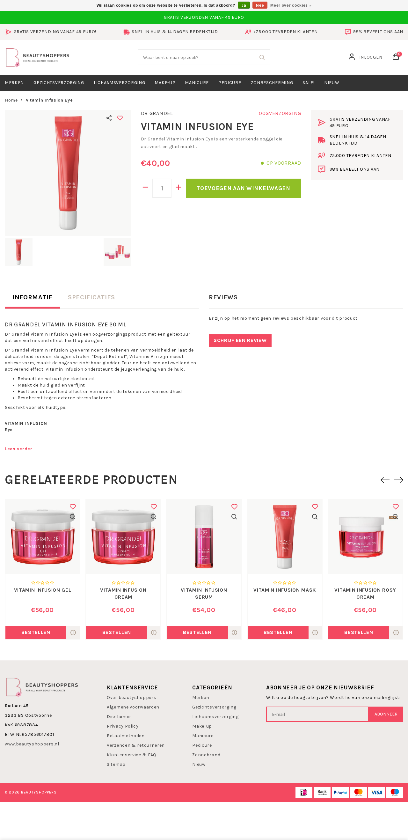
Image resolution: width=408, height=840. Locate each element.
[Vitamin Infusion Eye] (68, 173)
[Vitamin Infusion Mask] (285, 537)
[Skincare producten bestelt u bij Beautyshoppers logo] (42, 686)
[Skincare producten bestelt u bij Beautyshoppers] (37, 57)
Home (11, 100)
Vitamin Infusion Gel (42, 590)
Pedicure (229, 82)
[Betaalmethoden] (303, 792)
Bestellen (35, 632)
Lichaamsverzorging (119, 82)
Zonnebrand (206, 755)
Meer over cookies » (290, 5)
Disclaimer (119, 716)
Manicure (197, 82)
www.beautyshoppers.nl (32, 744)
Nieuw (199, 764)
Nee (260, 5)
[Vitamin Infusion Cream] (123, 537)
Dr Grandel (157, 113)
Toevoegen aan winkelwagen (243, 188)
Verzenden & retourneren (136, 745)
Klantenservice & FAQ (132, 755)
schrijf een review (240, 340)
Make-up (165, 82)
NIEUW (331, 82)
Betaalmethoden (126, 735)
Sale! (308, 82)
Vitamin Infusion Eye (49, 100)
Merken (14, 82)
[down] (145, 188)
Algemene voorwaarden (133, 707)
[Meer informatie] (73, 632)
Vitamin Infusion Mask (284, 590)
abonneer (386, 714)
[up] (178, 188)
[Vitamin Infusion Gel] (42, 537)
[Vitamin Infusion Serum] (204, 537)
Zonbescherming (272, 82)
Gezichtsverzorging (58, 82)
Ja (243, 5)
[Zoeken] (262, 57)
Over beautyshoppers (131, 697)
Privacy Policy (123, 726)
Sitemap (116, 764)
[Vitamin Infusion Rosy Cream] (365, 537)
